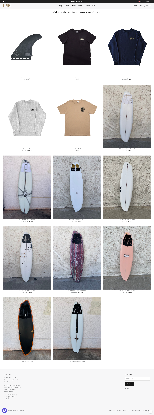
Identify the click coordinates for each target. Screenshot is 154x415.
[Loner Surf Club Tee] (77, 116)
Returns (124, 410)
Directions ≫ (7, 382)
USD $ (147, 1)
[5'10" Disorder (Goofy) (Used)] (77, 187)
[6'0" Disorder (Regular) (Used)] (27, 258)
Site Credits (21, 410)
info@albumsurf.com (10, 398)
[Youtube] (3, 1)
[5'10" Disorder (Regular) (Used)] (77, 328)
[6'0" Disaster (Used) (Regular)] (27, 187)
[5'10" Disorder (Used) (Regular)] (127, 187)
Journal (119, 410)
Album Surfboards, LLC (13, 410)
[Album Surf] (6, 5)
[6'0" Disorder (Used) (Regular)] (127, 116)
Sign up (129, 383)
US (141, 1)
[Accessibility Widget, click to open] (4, 410)
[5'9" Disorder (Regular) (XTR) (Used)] (77, 258)
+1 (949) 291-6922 (9, 396)
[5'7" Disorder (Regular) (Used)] (127, 258)
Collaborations (112, 410)
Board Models (77, 6)
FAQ (129, 410)
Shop (67, 6)
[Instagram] (6, 1)
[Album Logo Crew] (127, 45)
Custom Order (90, 6)
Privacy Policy (146, 410)
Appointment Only (14, 385)
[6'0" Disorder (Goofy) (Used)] (27, 328)
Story (60, 6)
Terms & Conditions (136, 410)
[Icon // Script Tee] (77, 45)
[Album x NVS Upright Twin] (27, 45)
